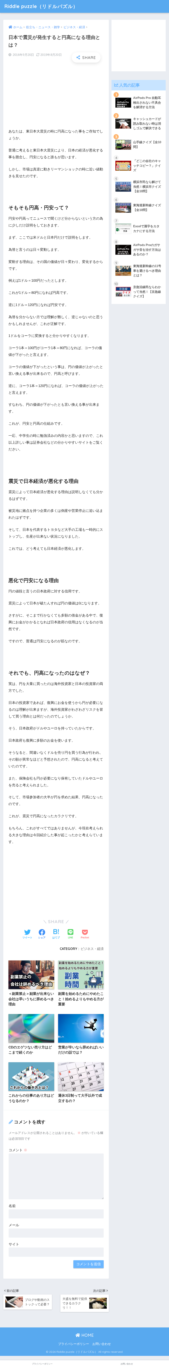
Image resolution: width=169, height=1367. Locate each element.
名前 (12, 1206)
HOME (87, 1335)
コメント (18, 1150)
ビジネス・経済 (92, 949)
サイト (14, 1244)
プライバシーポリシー (73, 1344)
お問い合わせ (101, 1344)
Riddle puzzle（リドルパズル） (41, 6)
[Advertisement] (56, 95)
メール (14, 1225)
